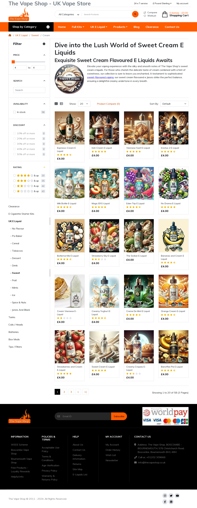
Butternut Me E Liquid (67, 255)
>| (85, 391)
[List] (61, 103)
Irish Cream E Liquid (102, 148)
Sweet (35, 35)
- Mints (13, 287)
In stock (21, 112)
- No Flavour (16, 228)
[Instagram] (164, 495)
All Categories (66, 14)
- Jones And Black (19, 309)
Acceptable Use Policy (50, 449)
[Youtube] (177, 495)
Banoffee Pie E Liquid (172, 366)
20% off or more (26, 138)
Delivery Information (79, 457)
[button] (162, 3)
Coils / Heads (15, 324)
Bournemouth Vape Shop (21, 460)
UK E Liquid (21, 35)
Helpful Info (17, 476)
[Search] (135, 14)
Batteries (13, 331)
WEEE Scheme (19, 444)
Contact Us (79, 449)
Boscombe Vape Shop (20, 451)
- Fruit (12, 280)
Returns (77, 464)
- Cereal (13, 243)
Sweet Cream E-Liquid (103, 366)
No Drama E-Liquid (170, 203)
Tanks (11, 317)
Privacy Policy (49, 470)
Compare (152, 12)
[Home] (9, 35)
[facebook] (164, 501)
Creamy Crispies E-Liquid (136, 368)
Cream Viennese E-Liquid (67, 313)
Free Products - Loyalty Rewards (20, 469)
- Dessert (14, 258)
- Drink (13, 265)
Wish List (111, 455)
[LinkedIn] (171, 501)
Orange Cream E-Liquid (173, 311)
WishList (151, 15)
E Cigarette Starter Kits (21, 213)
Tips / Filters (15, 346)
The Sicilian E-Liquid (136, 255)
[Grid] (56, 103)
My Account (112, 444)
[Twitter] (171, 495)
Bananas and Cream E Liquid (172, 257)
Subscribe (119, 416)
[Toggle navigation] (48, 26)
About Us (78, 444)
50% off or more (26, 154)
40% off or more (26, 149)
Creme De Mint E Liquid (138, 311)
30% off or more (26, 143)
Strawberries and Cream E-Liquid (69, 368)
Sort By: (154, 103)
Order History (113, 449)
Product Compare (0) (108, 103)
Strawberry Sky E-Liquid (104, 255)
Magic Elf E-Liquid (101, 203)
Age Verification (50, 465)
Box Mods (14, 339)
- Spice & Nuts (17, 302)
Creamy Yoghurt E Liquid (101, 313)
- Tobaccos (15, 250)
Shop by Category (24, 26)
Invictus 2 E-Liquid (170, 148)
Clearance (14, 206)
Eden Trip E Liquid (135, 203)
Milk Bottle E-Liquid (66, 203)
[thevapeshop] (18, 14)
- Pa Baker (15, 235)
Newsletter (112, 460)
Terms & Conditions (47, 458)
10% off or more (26, 133)
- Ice (11, 295)
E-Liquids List (80, 474)
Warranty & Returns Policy (50, 477)
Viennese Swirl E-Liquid (138, 148)
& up (36, 175)
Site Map (77, 469)
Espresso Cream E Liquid (66, 150)
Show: (72, 103)
